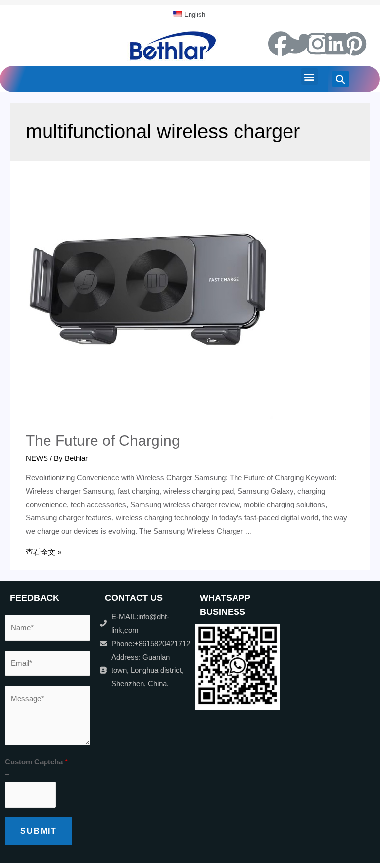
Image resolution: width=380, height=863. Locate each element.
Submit (38, 831)
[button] (309, 76)
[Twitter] (299, 43)
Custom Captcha (36, 762)
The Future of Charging (103, 440)
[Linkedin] (336, 43)
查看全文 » (43, 552)
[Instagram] (317, 43)
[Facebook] (280, 43)
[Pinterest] (354, 43)
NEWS (37, 458)
